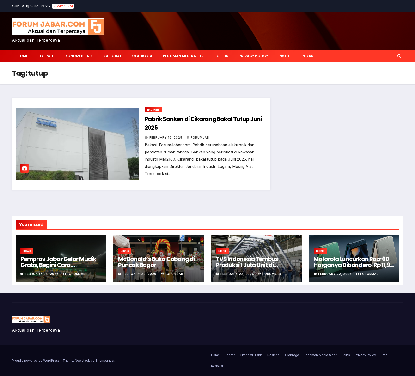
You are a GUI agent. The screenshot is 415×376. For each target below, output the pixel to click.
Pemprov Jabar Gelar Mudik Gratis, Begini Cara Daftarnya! (58, 265)
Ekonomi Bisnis (78, 56)
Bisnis (125, 251)
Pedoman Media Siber (183, 56)
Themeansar (104, 360)
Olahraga (142, 56)
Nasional (112, 56)
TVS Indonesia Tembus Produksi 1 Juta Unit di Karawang (247, 265)
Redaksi (309, 56)
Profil (285, 56)
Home (22, 56)
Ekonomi (153, 109)
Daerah (45, 56)
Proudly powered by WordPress (36, 360)
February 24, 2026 (42, 274)
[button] (399, 56)
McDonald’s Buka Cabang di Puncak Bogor (156, 262)
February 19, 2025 (166, 137)
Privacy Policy (253, 56)
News (27, 251)
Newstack (82, 360)
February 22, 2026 (140, 274)
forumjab (200, 137)
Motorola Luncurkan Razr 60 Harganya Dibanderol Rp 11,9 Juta (352, 265)
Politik (221, 56)
